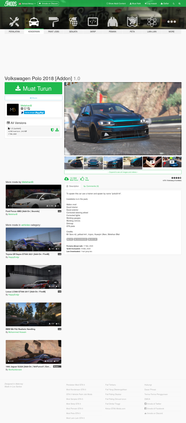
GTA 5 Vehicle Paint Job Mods (79, 394)
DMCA (147, 399)
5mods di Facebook (155, 408)
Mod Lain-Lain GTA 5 (75, 418)
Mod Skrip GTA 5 (73, 403)
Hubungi (148, 384)
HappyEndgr (13, 257)
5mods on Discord (155, 413)
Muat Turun (36, 88)
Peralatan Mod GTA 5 (75, 384)
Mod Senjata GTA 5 (74, 399)
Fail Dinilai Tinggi (112, 403)
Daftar (166, 3)
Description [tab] (73, 186)
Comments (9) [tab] (92, 186)
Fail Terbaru (110, 384)
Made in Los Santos (13, 386)
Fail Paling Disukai (113, 394)
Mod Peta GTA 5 (73, 413)
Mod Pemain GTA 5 (74, 408)
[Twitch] (25, 108)
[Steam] (28, 108)
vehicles (25, 225)
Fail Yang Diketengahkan (116, 389)
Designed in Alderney (14, 383)
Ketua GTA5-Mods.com (115, 408)
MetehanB (26, 105)
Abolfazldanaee (15, 369)
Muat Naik (136, 3)
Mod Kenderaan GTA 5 (76, 389)
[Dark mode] (174, 3)
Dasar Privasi (150, 389)
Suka (87, 180)
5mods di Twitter (154, 403)
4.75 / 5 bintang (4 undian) (172, 180)
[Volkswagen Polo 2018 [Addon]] (123, 118)
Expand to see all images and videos (123, 172)
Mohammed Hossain (17, 332)
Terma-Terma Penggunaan (156, 394)
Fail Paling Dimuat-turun (115, 399)
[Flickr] (22, 108)
